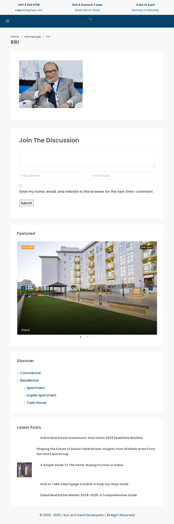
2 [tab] (89, 339)
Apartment (36, 388)
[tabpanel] (87, 287)
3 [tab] (95, 339)
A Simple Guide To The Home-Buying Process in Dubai (81, 465)
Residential (29, 380)
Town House (36, 402)
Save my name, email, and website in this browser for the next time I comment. (86, 191)
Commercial (30, 373)
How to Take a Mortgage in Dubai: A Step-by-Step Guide (84, 484)
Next (151, 288)
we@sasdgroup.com (28, 10)
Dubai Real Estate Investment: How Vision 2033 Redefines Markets (91, 438)
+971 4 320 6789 (29, 5)
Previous (23, 288)
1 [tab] (83, 339)
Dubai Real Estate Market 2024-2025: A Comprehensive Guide (88, 495)
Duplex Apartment (41, 395)
